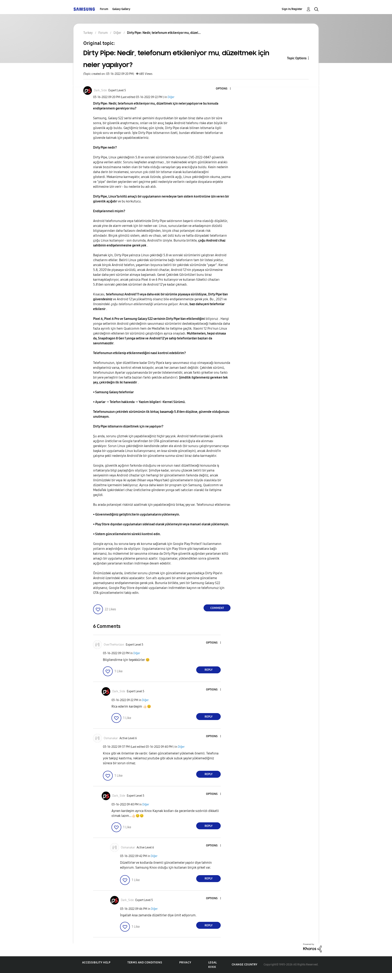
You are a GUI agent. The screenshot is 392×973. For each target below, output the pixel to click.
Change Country (244, 964)
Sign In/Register (292, 9)
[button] (223, 89)
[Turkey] (84, 9)
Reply (209, 669)
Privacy (185, 962)
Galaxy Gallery (121, 9)
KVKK (212, 967)
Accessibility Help (96, 962)
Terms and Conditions (144, 962)
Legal (212, 962)
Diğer (171, 97)
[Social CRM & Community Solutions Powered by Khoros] (312, 948)
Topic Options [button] (296, 58)
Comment (217, 608)
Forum (104, 9)
